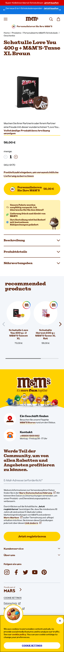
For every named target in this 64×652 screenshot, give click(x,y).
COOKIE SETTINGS (12, 598)
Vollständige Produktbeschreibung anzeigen (27, 132)
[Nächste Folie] (59, 324)
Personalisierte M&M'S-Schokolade (40, 33)
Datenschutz (10, 603)
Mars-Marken (11, 517)
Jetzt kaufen (51, 8)
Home (7, 33)
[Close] (60, 620)
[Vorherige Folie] (5, 324)
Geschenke (9, 35)
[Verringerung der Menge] (5, 157)
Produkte (16, 33)
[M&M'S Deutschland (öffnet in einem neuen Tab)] (34, 572)
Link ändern (31, 523)
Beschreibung (14, 240)
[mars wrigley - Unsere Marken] (13, 590)
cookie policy (19, 634)
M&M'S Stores (27, 422)
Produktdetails (15, 251)
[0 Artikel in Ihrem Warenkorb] (58, 19)
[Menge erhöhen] (16, 157)
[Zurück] (4, 10)
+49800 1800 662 (29, 435)
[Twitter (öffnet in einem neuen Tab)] (25, 572)
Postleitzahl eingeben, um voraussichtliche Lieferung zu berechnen (31, 174)
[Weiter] (60, 10)
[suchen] (51, 19)
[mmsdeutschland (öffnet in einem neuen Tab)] (16, 572)
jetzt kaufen (52, 3)
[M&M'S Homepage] (32, 19)
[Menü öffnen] (5, 19)
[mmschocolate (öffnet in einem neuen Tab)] (6, 572)
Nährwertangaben (18, 263)
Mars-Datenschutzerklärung (35, 493)
